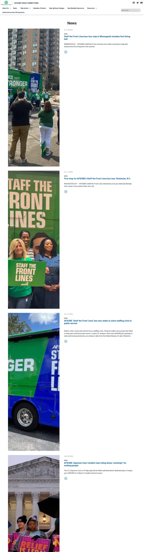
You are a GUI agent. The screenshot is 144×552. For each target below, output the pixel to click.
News (15, 8)
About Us (5, 8)
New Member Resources (76, 8)
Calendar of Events (39, 8)
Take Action (24, 8)
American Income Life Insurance (13, 12)
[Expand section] (10, 8)
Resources (91, 8)
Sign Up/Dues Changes (56, 8)
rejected (92, 471)
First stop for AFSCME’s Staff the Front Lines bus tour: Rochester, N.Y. (97, 178)
